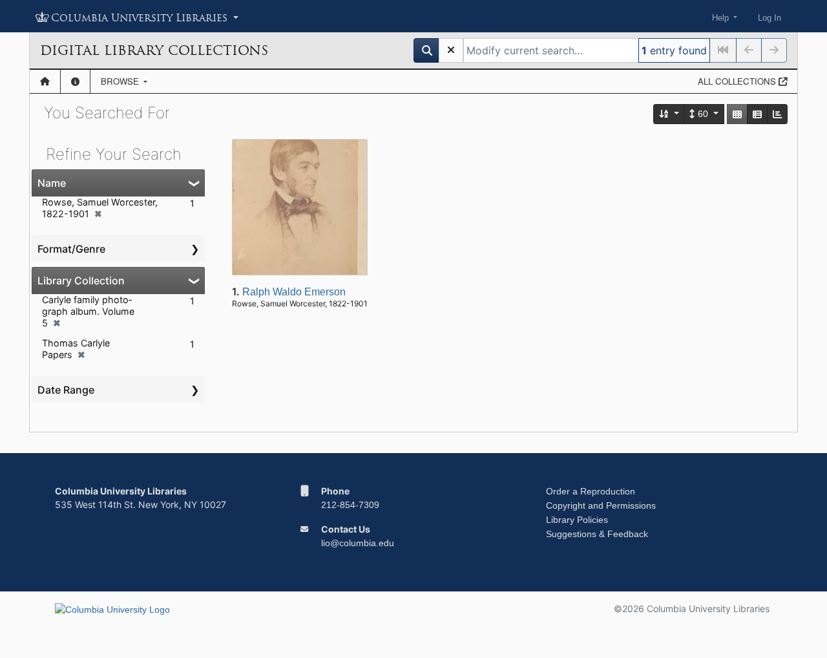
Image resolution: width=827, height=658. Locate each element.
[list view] (757, 114)
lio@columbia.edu (357, 543)
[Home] (45, 81)
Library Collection (81, 280)
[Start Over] (451, 50)
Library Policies (577, 520)
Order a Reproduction (590, 491)
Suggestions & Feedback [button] (597, 534)
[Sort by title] (669, 114)
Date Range (65, 389)
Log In (769, 18)
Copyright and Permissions (601, 505)
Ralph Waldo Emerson (294, 291)
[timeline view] (777, 114)
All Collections (738, 81)
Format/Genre (71, 248)
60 (703, 114)
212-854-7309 (350, 505)
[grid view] (737, 114)
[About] (75, 81)
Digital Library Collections (154, 50)
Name (51, 182)
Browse (121, 81)
